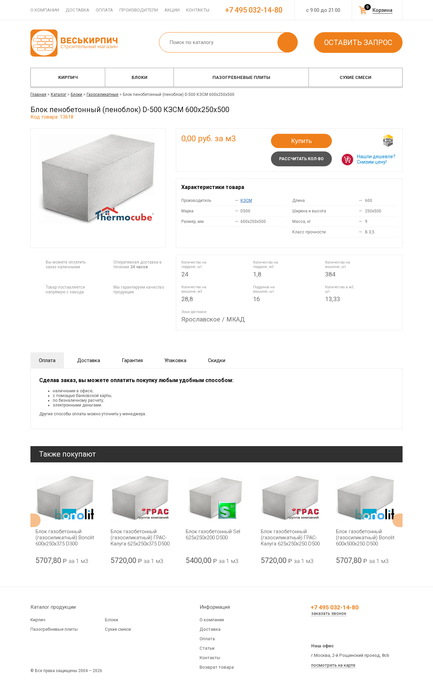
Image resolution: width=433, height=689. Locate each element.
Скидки (216, 360)
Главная (38, 94)
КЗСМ (246, 200)
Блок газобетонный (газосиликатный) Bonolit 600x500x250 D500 (365, 537)
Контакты (197, 10)
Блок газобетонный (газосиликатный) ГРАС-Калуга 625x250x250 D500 (290, 537)
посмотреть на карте (333, 665)
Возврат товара (217, 667)
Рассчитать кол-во (301, 158)
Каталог (58, 94)
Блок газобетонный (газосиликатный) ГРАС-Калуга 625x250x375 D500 (140, 537)
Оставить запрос (358, 42)
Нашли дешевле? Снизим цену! (376, 159)
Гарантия (132, 360)
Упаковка (175, 360)
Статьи (207, 648)
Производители (138, 10)
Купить (301, 140)
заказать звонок (328, 613)
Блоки (139, 77)
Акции (172, 10)
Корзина (382, 10)
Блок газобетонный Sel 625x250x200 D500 (213, 534)
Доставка (77, 10)
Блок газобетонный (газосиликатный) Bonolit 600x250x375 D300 (65, 537)
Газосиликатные (102, 94)
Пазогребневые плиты (241, 77)
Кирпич (68, 77)
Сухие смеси (355, 77)
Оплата (104, 10)
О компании (44, 10)
